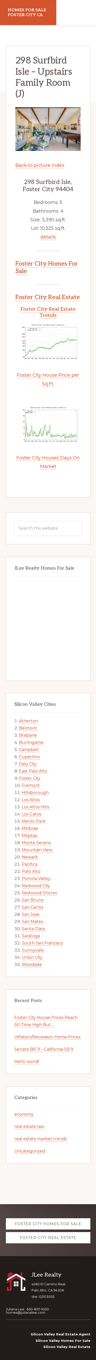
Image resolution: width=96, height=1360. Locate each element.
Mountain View (37, 849)
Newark (30, 857)
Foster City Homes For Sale (46, 267)
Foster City (29, 778)
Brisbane (28, 735)
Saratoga (31, 935)
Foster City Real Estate (47, 297)
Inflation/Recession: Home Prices (47, 1037)
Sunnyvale (33, 950)
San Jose (30, 914)
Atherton (28, 721)
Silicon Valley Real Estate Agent (60, 1334)
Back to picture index (40, 165)
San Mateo (33, 921)
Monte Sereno (36, 842)
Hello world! (26, 1061)
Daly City (28, 763)
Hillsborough (35, 792)
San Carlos (32, 907)
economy (24, 1114)
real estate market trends (40, 1138)
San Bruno (33, 900)
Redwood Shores (39, 892)
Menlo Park (34, 821)
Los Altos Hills (35, 806)
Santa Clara (33, 928)
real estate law (29, 1126)
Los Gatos (31, 814)
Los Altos (31, 799)
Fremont (31, 785)
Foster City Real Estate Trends (48, 312)
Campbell (29, 749)
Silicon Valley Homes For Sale (63, 1341)
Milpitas (29, 835)
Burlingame (31, 742)
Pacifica (29, 864)
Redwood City (36, 885)
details (48, 237)
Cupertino (29, 756)
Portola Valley (36, 878)
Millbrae (30, 828)
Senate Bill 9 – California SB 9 (43, 1049)
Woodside (32, 964)
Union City (32, 957)
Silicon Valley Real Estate (66, 1347)
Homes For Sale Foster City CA (27, 12)
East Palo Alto (33, 771)
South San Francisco (42, 943)
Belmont (28, 728)
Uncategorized (29, 1151)
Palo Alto (31, 871)
